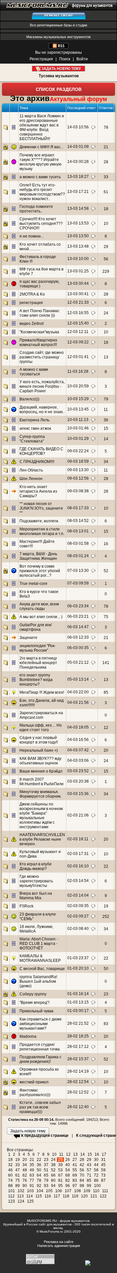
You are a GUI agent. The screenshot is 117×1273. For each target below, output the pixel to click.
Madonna (28, 1036)
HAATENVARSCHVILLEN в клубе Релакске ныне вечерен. (42, 839)
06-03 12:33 (78, 637)
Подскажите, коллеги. (39, 521)
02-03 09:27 (78, 916)
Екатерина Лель (34, 420)
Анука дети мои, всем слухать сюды (39, 606)
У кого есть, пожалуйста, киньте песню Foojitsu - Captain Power (42, 386)
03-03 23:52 (78, 771)
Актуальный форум (78, 99)
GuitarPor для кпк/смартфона (36, 627)
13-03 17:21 (78, 191)
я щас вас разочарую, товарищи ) (39, 283)
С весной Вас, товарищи (42, 968)
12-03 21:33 (78, 302)
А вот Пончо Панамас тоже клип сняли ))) (39, 313)
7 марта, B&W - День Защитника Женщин (38, 556)
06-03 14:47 (78, 627)
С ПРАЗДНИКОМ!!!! (37, 461)
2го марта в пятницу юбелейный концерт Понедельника (38, 663)
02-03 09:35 (78, 906)
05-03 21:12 (78, 662)
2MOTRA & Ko (32, 294)
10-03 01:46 (78, 428)
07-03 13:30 (78, 570)
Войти (82, 59)
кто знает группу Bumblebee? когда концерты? (36, 680)
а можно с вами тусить (40, 177)
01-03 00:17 (78, 1010)
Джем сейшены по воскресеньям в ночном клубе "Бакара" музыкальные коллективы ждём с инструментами (41, 815)
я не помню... (32, 236)
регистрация (31, 302)
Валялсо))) (29, 399)
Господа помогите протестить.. (36, 208)
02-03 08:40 (78, 928)
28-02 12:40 (78, 1107)
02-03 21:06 (78, 815)
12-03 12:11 (77, 331)
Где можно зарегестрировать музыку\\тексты (36, 881)
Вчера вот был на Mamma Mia (36, 895)
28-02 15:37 (78, 1059)
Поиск (64, 59)
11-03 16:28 (77, 371)
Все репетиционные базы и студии (58, 25)
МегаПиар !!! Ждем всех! (42, 692)
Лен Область (31, 470)
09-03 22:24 (78, 451)
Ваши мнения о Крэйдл (41, 771)
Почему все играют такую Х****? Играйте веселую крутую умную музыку (40, 162)
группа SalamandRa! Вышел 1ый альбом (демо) (38, 981)
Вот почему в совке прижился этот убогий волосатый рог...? (40, 571)
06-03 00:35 (78, 647)
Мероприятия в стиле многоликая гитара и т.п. (42, 531)
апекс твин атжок (35, 428)
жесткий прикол (34, 1082)
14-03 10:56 (78, 127)
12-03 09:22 (78, 342)
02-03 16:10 (78, 866)
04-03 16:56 (78, 739)
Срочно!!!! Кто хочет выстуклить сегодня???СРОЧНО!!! (41, 223)
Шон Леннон (31, 478)
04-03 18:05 (78, 727)
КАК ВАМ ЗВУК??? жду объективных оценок (40, 760)
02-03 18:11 (77, 839)
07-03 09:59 (78, 583)
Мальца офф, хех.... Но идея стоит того (41, 727)
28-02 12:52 (78, 1092)
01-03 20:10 (78, 968)
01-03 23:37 (78, 958)
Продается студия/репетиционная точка (40, 1046)
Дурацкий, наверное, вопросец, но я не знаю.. (42, 409)
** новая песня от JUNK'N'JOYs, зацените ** (41, 508)
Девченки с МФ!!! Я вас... (41, 147)
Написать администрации (58, 1246)
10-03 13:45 (78, 409)
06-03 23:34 (78, 606)
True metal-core (33, 583)
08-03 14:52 (78, 520)
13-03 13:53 (78, 223)
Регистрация (41, 59)
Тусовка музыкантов (59, 76)
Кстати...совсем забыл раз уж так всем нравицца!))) (40, 1107)
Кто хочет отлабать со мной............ (40, 246)
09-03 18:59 (78, 461)
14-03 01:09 (78, 146)
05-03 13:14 (78, 679)
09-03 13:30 (78, 470)
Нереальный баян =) (39, 750)
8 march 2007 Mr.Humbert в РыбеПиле (42, 781)
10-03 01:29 (78, 438)
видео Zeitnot (32, 323)
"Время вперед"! (34, 1002)
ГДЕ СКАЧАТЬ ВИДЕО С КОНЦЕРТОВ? (41, 451)
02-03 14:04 (78, 895)
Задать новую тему (58, 68)
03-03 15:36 (78, 793)
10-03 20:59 (78, 386)
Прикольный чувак (36, 1011)
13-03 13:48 (78, 246)
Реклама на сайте (58, 1242)
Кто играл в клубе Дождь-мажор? (36, 866)
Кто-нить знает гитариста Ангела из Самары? (38, 491)
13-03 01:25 (78, 271)
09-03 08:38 (78, 491)
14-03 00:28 (78, 161)
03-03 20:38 (78, 781)
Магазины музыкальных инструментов (58, 37)
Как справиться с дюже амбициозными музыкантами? (41, 1024)
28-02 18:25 (78, 1036)
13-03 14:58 (78, 208)
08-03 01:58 (78, 543)
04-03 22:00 (78, 692)
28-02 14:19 (78, 1071)
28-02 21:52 (78, 1023)
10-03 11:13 (77, 419)
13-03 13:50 (78, 236)
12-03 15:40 (78, 323)
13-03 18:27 (78, 176)
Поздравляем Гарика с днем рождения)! (40, 1059)
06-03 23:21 (78, 616)
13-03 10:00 (78, 258)
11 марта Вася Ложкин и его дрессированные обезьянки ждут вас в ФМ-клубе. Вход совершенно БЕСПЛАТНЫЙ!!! (42, 127)
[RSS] (58, 47)
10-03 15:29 (78, 399)
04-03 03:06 (78, 760)
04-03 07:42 (78, 750)
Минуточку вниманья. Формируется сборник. (40, 794)
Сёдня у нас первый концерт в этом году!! (39, 740)
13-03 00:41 (78, 294)
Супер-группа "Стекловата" (32, 438)
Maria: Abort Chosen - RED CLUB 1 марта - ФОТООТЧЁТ (39, 943)
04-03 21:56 (78, 702)
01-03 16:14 (78, 993)
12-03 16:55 (78, 313)
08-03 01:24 (78, 556)
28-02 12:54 (78, 1081)
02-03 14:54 (78, 880)
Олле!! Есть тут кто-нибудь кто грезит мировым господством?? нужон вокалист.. (42, 192)
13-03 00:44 (78, 283)
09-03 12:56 (78, 478)
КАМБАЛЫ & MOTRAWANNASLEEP (40, 958)
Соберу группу (33, 994)
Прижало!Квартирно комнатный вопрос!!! (38, 342)
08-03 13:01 (78, 531)
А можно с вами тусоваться (34, 371)
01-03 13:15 (78, 1002)
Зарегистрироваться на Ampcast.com (41, 715)
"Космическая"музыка (39, 332)
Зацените (28, 637)
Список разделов (59, 89)
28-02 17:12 (78, 1046)
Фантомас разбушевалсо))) (35, 1092)
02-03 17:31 (78, 853)
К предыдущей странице (45, 1135)
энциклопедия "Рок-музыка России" (38, 648)
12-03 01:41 (78, 356)
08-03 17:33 (78, 508)
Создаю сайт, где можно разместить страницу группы (42, 357)
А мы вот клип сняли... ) (41, 617)
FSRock (26, 906)
